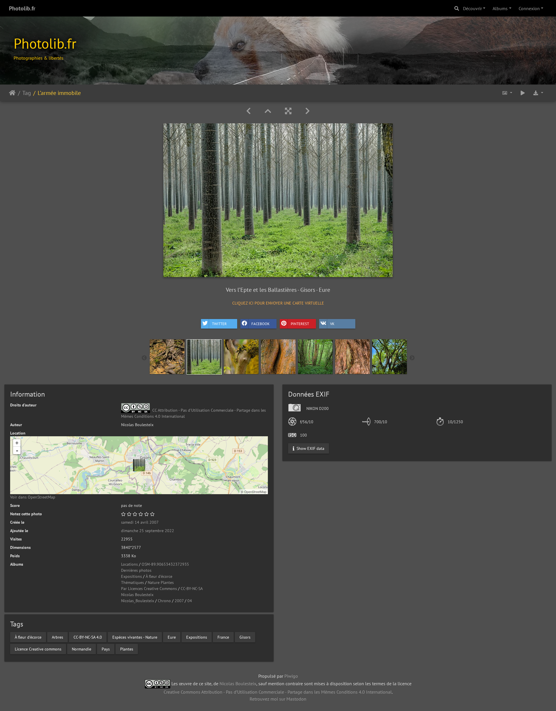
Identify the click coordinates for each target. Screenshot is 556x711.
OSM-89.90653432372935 (165, 564)
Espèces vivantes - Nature (134, 636)
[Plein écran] (288, 111)
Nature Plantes (161, 582)
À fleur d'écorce (159, 576)
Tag (26, 92)
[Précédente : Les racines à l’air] (248, 111)
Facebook (260, 323)
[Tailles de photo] (507, 93)
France (223, 636)
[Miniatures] (268, 111)
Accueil (12, 92)
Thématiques (132, 582)
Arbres (57, 636)
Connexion (529, 8)
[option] (167, 356)
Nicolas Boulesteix (137, 594)
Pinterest (300, 323)
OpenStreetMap (255, 491)
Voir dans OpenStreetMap (32, 497)
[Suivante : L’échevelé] (307, 111)
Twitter (219, 323)
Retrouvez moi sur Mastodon (278, 699)
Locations (129, 564)
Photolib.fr (22, 8)
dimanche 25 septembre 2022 (147, 530)
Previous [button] (144, 358)
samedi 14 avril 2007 (140, 522)
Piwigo (291, 676)
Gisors (244, 636)
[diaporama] (522, 93)
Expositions (131, 576)
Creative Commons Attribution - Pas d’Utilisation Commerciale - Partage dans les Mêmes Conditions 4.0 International (278, 692)
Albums (500, 8)
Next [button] (412, 358)
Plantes (126, 648)
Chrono (164, 600)
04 (189, 600)
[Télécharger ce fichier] (538, 93)
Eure (172, 636)
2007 (179, 600)
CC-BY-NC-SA (192, 588)
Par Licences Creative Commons (149, 588)
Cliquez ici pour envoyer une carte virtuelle (278, 303)
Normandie (81, 648)
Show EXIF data (309, 448)
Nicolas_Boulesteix (137, 600)
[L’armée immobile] (139, 465)
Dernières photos (136, 570)
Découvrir (472, 8)
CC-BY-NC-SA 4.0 (88, 636)
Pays (106, 648)
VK (332, 323)
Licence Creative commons (38, 648)
